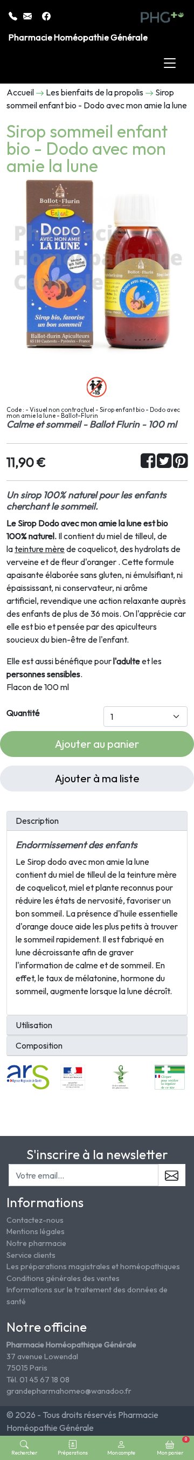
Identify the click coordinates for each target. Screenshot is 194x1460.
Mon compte (121, 1452)
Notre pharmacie (36, 1243)
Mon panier (172, 1446)
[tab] (97, 821)
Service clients (31, 1255)
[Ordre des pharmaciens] (121, 1076)
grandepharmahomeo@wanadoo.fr (68, 1391)
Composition (39, 1046)
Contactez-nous (35, 1220)
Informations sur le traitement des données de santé (87, 1295)
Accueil (20, 92)
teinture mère (40, 548)
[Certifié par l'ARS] (28, 1076)
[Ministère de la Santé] (72, 1076)
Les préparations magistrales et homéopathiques (93, 1266)
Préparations (73, 1452)
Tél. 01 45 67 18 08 (38, 1380)
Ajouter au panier (97, 743)
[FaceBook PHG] (46, 15)
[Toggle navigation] (169, 63)
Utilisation (34, 1025)
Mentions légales (35, 1231)
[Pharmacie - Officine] (170, 1076)
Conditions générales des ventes (63, 1278)
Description (37, 821)
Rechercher (24, 1452)
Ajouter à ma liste (97, 778)
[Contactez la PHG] (28, 15)
